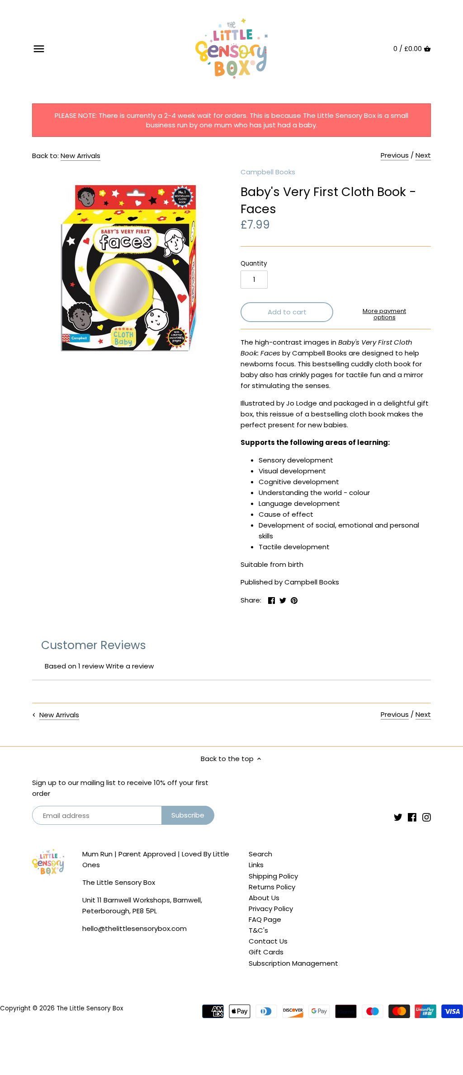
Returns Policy (272, 887)
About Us (264, 897)
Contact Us (268, 941)
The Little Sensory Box (90, 1008)
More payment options (384, 314)
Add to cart (287, 312)
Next (423, 155)
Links (256, 864)
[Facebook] (412, 817)
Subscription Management (293, 963)
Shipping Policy (273, 876)
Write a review (130, 666)
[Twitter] (398, 817)
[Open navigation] (39, 49)
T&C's (258, 930)
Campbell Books (268, 172)
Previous (395, 155)
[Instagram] (426, 817)
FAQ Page (265, 919)
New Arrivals (80, 155)
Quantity (254, 263)
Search (260, 854)
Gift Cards (266, 952)
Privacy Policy (271, 908)
